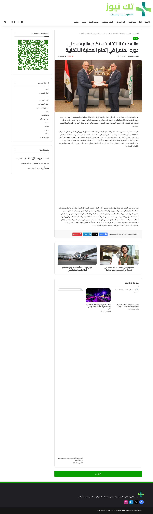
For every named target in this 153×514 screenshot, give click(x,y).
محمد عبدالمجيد (132, 56)
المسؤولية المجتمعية (42, 108)
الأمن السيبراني (120, 22)
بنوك (47, 111)
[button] (59, 176)
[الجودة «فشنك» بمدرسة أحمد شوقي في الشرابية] (70, 372)
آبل (25, 158)
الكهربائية (46, 163)
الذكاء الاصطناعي (107, 22)
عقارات (46, 130)
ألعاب (47, 97)
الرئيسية (147, 22)
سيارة (45, 168)
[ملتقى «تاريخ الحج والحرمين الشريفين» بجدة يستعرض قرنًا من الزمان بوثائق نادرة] (98, 295)
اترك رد (98, 474)
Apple (40, 158)
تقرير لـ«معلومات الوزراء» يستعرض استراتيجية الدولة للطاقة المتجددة (128, 305)
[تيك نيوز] (128, 9)
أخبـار (140, 22)
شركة (38, 168)
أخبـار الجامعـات (44, 93)
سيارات (84, 22)
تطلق (35, 162)
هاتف (28, 168)
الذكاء (21, 158)
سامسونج (23, 163)
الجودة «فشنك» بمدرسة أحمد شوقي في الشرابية (70, 459)
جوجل (29, 163)
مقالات (76, 22)
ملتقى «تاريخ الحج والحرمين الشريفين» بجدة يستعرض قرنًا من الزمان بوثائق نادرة (98, 306)
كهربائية (33, 168)
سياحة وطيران (44, 119)
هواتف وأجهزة (93, 22)
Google (31, 158)
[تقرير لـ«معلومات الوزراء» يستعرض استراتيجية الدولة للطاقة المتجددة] (126, 295)
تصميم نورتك (101, 510)
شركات (46, 126)
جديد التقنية (132, 22)
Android (46, 158)
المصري (41, 163)
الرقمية (17, 158)
